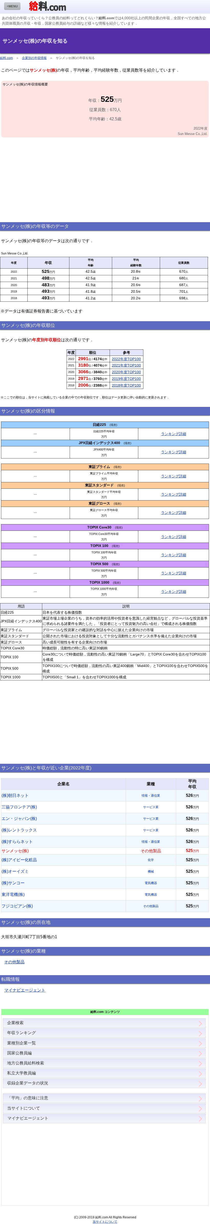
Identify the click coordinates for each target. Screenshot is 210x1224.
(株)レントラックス (19, 830)
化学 (151, 860)
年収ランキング (21, 1033)
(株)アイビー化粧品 (19, 860)
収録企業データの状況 (27, 1083)
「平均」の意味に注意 (27, 1098)
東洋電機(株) (13, 894)
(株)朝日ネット (15, 795)
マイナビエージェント (24, 990)
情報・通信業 (151, 795)
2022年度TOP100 (126, 359)
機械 (151, 871)
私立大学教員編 (21, 1073)
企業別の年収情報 (34, 58)
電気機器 (151, 883)
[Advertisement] (105, 180)
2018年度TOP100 (126, 385)
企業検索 (15, 1023)
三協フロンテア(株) (19, 807)
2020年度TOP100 (126, 372)
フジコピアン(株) (17, 906)
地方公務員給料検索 (25, 1063)
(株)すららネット (17, 841)
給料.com (6, 58)
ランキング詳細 (173, 434)
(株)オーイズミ (15, 871)
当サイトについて (23, 1108)
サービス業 (151, 807)
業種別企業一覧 (21, 1043)
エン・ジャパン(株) (19, 818)
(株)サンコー (13, 883)
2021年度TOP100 (126, 365)
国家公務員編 (19, 1053)
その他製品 (151, 906)
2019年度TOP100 (126, 379)
